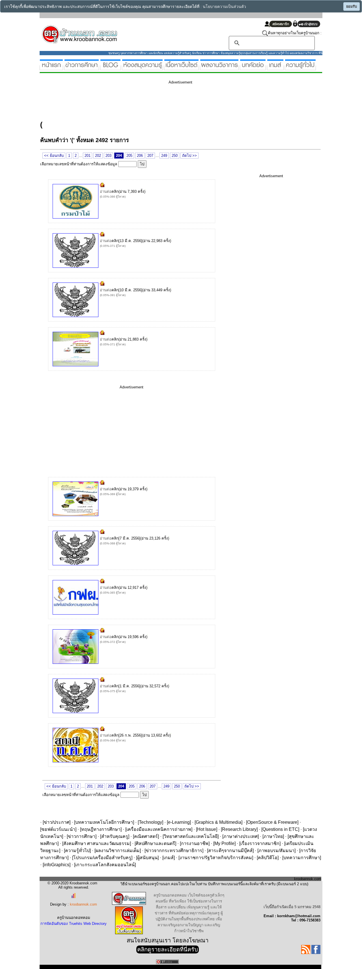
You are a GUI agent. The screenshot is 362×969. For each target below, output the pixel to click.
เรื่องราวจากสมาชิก (259, 843)
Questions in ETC (280, 829)
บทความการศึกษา (301, 857)
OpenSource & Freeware (272, 822)
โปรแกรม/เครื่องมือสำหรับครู (102, 857)
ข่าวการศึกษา (81, 836)
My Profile (224, 843)
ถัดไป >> (189, 155)
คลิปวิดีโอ (267, 857)
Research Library (239, 829)
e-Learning (179, 822)
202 (98, 155)
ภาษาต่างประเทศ (240, 836)
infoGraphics (56, 864)
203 (108, 155)
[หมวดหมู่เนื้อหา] (181, 67)
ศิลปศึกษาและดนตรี (155, 843)
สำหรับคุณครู (114, 836)
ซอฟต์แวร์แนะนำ (58, 829)
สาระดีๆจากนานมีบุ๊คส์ (230, 850)
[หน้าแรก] (51, 67)
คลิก (114, 191)
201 (87, 155)
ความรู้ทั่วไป (77, 850)
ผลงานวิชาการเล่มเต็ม (118, 850)
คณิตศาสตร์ (146, 836)
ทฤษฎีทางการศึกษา (100, 829)
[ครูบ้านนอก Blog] (110, 67)
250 (175, 155)
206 (140, 155)
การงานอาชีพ (194, 843)
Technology (150, 822)
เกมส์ (168, 857)
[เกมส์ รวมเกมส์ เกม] (275, 67)
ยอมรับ (351, 6)
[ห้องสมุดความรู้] (142, 67)
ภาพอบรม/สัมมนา (276, 850)
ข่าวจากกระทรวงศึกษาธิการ (174, 850)
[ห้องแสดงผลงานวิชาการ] (219, 67)
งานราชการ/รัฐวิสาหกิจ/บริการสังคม (216, 857)
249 (164, 155)
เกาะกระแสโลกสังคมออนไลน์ (105, 864)
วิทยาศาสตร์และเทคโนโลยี (190, 836)
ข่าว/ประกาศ (56, 822)
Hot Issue (206, 829)
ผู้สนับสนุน (147, 857)
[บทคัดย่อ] (253, 67)
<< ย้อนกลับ (54, 155)
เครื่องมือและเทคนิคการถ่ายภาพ (158, 829)
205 (129, 155)
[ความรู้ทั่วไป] (300, 67)
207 (150, 155)
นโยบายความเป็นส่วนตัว (224, 7)
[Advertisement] (143, 101)
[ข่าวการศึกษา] (81, 67)
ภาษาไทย (273, 836)
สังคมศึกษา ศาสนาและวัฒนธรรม (96, 843)
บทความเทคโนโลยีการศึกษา (104, 822)
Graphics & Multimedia (218, 822)
